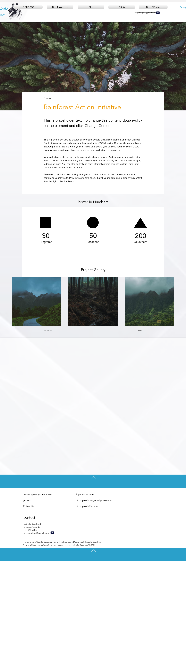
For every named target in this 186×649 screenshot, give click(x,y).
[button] (53, 98)
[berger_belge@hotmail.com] (52, 532)
